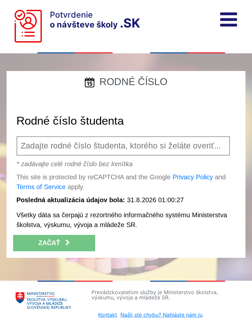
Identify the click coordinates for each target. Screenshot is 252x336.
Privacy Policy (193, 177)
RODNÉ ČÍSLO (133, 81)
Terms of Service (41, 186)
